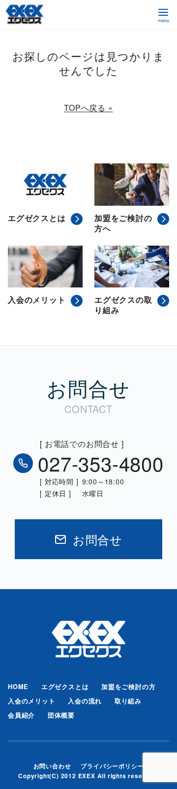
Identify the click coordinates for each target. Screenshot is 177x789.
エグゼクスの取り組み (123, 305)
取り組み (128, 700)
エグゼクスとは (37, 218)
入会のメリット (37, 300)
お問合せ (97, 539)
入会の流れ (85, 700)
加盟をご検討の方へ (123, 223)
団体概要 (61, 715)
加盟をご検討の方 (128, 686)
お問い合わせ (52, 765)
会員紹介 (21, 715)
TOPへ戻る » (88, 107)
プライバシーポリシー (112, 765)
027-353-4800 (101, 463)
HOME (18, 686)
